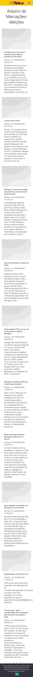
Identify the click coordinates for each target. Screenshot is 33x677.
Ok (17, 674)
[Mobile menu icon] (29, 3)
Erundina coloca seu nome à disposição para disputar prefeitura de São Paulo (14, 54)
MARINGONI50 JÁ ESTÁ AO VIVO (16, 574)
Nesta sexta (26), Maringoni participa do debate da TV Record (14, 437)
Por (18, 60)
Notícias (7, 60)
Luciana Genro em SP (12, 121)
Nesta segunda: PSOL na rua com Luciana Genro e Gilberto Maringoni (16, 331)
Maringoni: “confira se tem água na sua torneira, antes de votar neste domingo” (16, 192)
